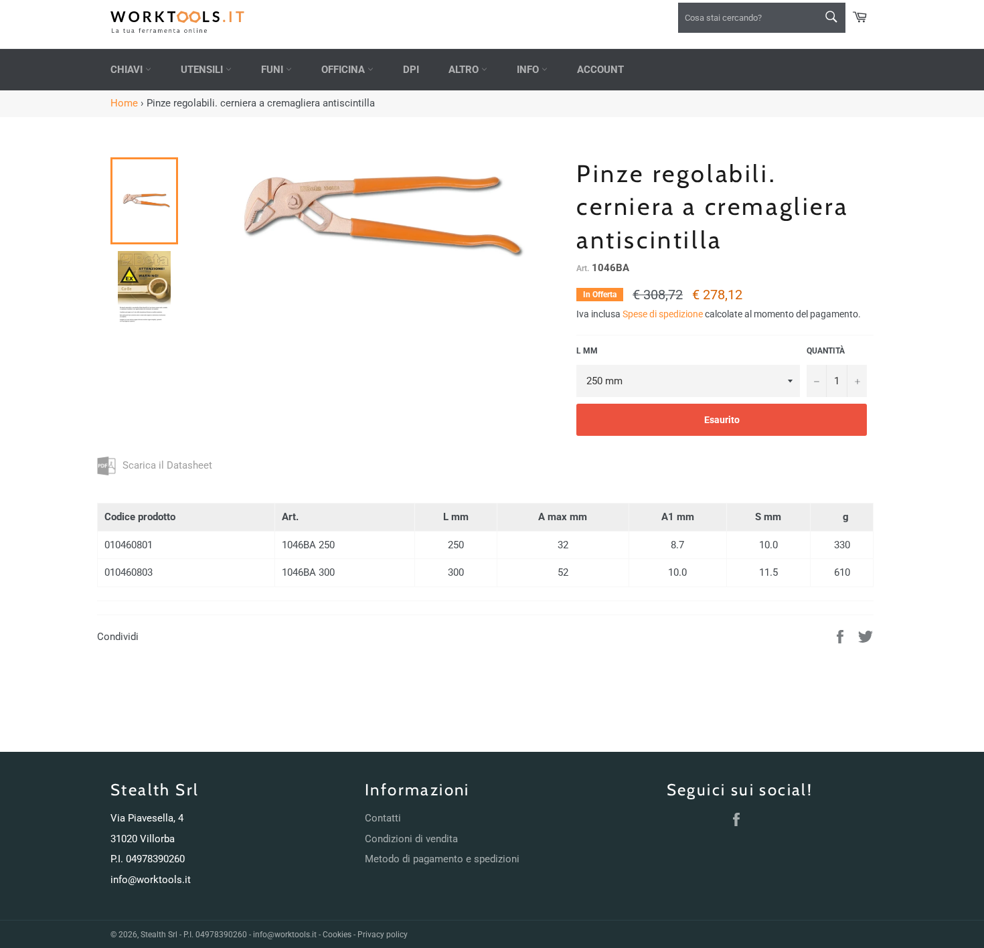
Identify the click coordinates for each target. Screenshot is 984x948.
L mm (587, 351)
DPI (411, 70)
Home (124, 103)
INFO (529, 70)
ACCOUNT (600, 70)
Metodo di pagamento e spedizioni (442, 859)
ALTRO (464, 70)
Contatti (383, 818)
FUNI (273, 70)
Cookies (337, 934)
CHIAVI (127, 70)
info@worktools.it (150, 880)
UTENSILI (203, 70)
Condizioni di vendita (411, 839)
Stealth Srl (159, 934)
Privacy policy (382, 934)
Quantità (826, 351)
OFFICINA (344, 70)
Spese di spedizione (663, 314)
